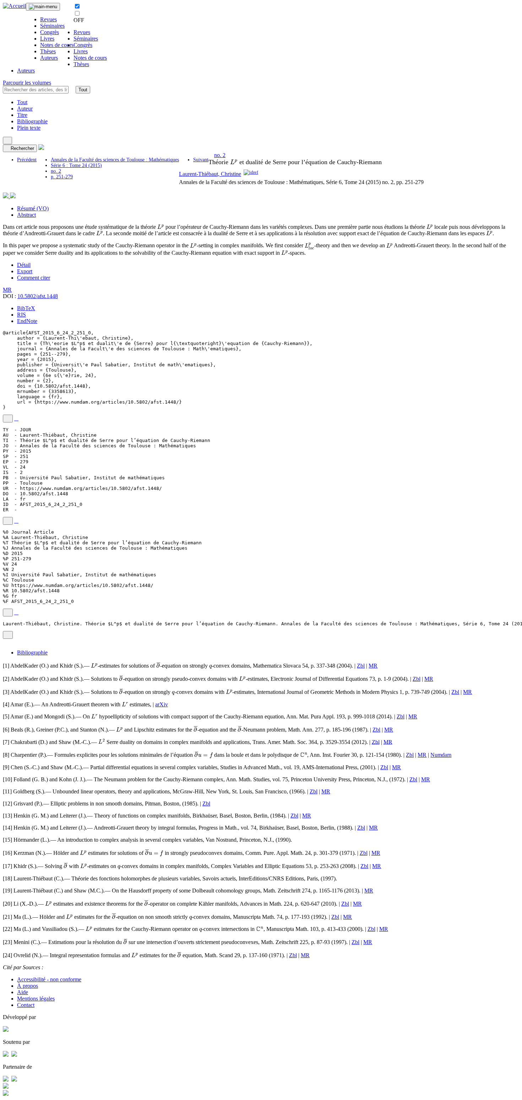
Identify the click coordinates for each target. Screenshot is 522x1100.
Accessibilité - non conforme (49, 979)
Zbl (361, 666)
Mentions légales (36, 999)
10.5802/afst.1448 (37, 296)
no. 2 (56, 171)
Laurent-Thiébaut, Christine (210, 174)
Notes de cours (57, 45)
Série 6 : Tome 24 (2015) (76, 165)
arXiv (161, 704)
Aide (22, 992)
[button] (72, 89)
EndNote (27, 321)
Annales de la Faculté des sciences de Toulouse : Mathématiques (115, 159)
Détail (24, 265)
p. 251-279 (62, 176)
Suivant (200, 159)
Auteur (25, 109)
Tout (82, 89)
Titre (22, 115)
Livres (47, 39)
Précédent (27, 159)
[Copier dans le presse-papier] (8, 418)
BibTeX (26, 308)
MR (7, 290)
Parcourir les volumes (27, 83)
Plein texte (28, 128)
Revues (48, 19)
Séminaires (52, 26)
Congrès (49, 32)
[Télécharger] (16, 418)
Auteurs (49, 58)
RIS (21, 315)
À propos (27, 986)
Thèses (48, 51)
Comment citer (33, 278)
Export (24, 271)
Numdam (440, 755)
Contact (25, 1005)
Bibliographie (32, 121)
